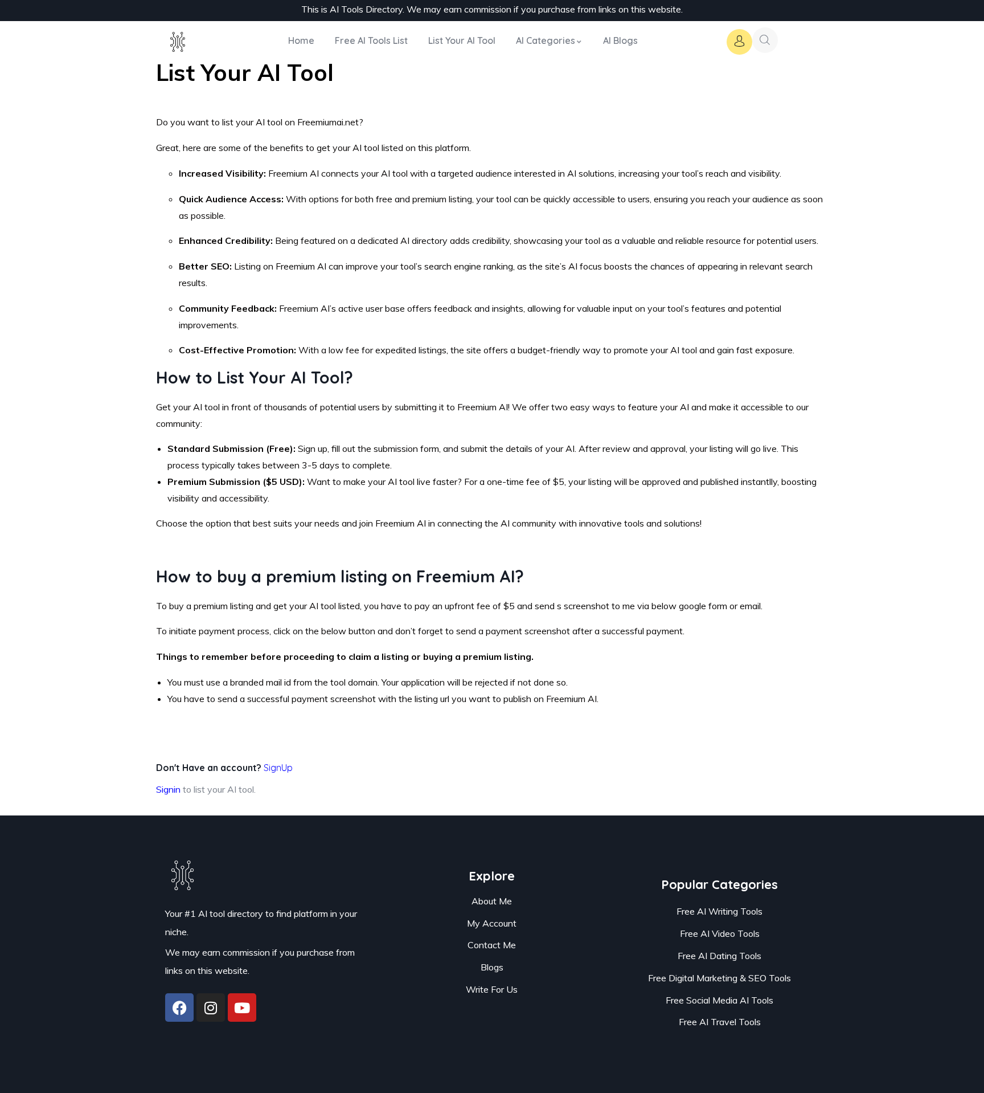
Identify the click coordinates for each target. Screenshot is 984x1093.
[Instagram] (210, 1007)
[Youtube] (242, 1007)
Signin (168, 789)
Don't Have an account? (224, 767)
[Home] (178, 46)
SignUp (278, 767)
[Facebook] (179, 1007)
